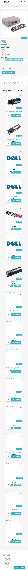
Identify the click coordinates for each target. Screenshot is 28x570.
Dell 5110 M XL (14, 395)
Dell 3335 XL (14, 253)
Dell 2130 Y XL (14, 509)
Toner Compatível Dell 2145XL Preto (14, 452)
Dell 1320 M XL (14, 281)
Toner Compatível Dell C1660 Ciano (14, 111)
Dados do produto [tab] (15, 79)
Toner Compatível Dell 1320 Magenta (14, 139)
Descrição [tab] (6, 79)
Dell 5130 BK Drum (14, 310)
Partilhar (6, 69)
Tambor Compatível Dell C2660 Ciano (14, 367)
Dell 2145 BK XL (14, 196)
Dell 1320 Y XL (14, 424)
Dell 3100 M (14, 338)
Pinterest (13, 69)
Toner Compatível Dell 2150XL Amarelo (14, 480)
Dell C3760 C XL (14, 168)
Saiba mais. (8, 566)
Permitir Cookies (19, 567)
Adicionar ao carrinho (14, 60)
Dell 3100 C (14, 537)
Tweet (10, 69)
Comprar (16, 115)
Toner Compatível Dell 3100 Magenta (14, 225)
